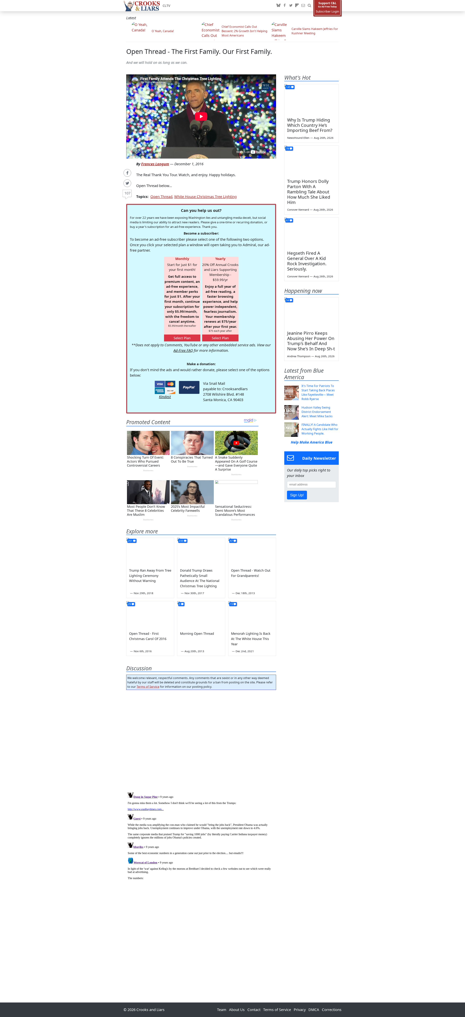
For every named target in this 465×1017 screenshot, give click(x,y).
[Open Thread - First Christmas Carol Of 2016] (150, 614)
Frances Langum (155, 163)
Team (221, 1009)
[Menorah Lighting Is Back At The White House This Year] (252, 614)
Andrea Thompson (298, 356)
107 (127, 193)
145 (288, 87)
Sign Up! (297, 495)
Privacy (300, 1009)
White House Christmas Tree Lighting (205, 196)
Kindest (165, 396)
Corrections (331, 1009)
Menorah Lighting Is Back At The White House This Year (250, 638)
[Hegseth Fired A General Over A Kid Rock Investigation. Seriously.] (311, 233)
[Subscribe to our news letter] (303, 5)
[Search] (309, 5)
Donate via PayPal (189, 387)
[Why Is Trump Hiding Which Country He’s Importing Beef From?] (311, 99)
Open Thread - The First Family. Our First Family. (199, 51)
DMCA (313, 1009)
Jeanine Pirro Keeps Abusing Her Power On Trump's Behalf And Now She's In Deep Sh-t (311, 341)
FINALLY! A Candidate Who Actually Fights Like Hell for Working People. (320, 429)
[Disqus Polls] (201, 739)
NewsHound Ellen (298, 138)
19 (231, 604)
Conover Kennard (298, 209)
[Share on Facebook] (127, 173)
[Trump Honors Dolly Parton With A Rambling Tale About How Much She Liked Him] (311, 161)
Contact (253, 1009)
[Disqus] (201, 836)
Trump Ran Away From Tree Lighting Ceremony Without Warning (150, 575)
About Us (237, 1009)
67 (287, 220)
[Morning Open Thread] (201, 614)
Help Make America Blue (311, 442)
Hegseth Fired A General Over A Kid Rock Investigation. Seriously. (306, 261)
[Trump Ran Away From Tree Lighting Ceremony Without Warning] (150, 551)
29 (129, 604)
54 (287, 300)
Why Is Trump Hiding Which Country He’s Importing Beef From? (309, 125)
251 (130, 540)
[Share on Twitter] (127, 183)
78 (287, 148)
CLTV (166, 5)
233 (181, 540)
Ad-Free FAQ (183, 350)
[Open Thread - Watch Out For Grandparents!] (252, 551)
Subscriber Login (327, 11)
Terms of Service (148, 687)
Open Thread (161, 196)
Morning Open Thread (197, 633)
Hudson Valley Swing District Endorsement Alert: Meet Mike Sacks (317, 411)
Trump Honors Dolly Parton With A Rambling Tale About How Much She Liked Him (308, 191)
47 (231, 540)
